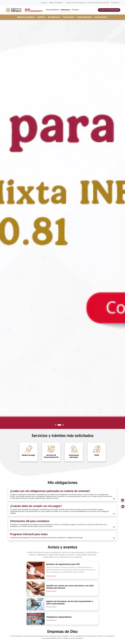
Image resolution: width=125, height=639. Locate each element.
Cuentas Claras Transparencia (76, 3)
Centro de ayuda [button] (101, 17)
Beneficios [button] (41, 17)
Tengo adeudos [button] (68, 17)
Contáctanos (115, 3)
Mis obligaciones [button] (54, 17)
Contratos (44, 3)
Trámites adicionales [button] (84, 17)
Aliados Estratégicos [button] (56, 3)
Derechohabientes (52, 10)
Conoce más (50, 576)
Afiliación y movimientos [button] (26, 17)
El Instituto (75, 10)
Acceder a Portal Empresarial (109, 10)
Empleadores (65, 10)
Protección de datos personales (98, 3)
